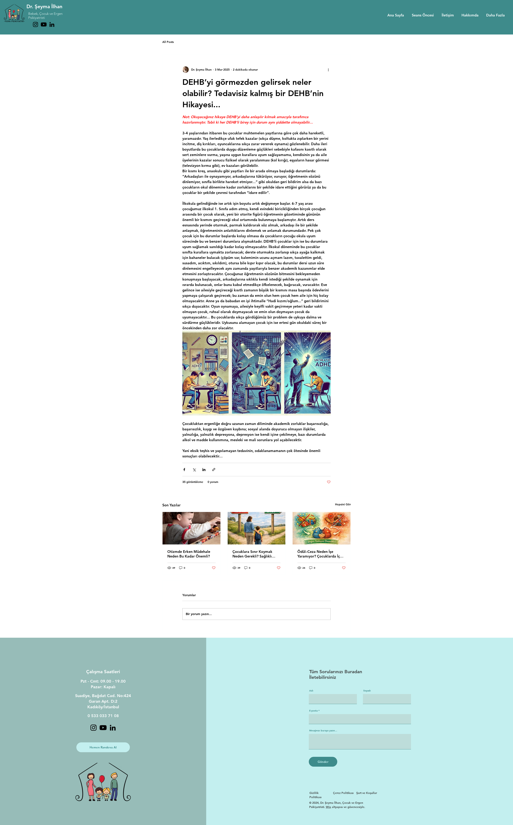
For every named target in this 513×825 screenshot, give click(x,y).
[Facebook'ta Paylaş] (184, 469)
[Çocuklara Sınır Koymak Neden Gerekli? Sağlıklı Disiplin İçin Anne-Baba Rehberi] (257, 528)
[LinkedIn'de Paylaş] (204, 469)
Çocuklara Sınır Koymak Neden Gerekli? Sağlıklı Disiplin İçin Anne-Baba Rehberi (252, 553)
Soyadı (367, 690)
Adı (311, 690)
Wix (328, 807)
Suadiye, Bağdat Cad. (96, 695)
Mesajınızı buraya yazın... (323, 730)
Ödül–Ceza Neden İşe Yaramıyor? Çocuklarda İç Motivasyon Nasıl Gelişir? (318, 553)
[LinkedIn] (51, 24)
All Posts (168, 42)
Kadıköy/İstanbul (103, 706)
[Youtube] (43, 24)
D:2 (114, 701)
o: (122, 695)
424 (127, 695)
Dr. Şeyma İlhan (44, 6)
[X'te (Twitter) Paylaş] (194, 469)
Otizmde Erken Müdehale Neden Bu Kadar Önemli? (188, 553)
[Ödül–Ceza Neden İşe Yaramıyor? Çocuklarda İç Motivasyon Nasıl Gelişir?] (321, 528)
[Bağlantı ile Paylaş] (214, 469)
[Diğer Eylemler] (328, 69)
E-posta (313, 710)
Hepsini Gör (343, 504)
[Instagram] (35, 24)
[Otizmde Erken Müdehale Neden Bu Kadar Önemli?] (191, 528)
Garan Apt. (100, 701)
